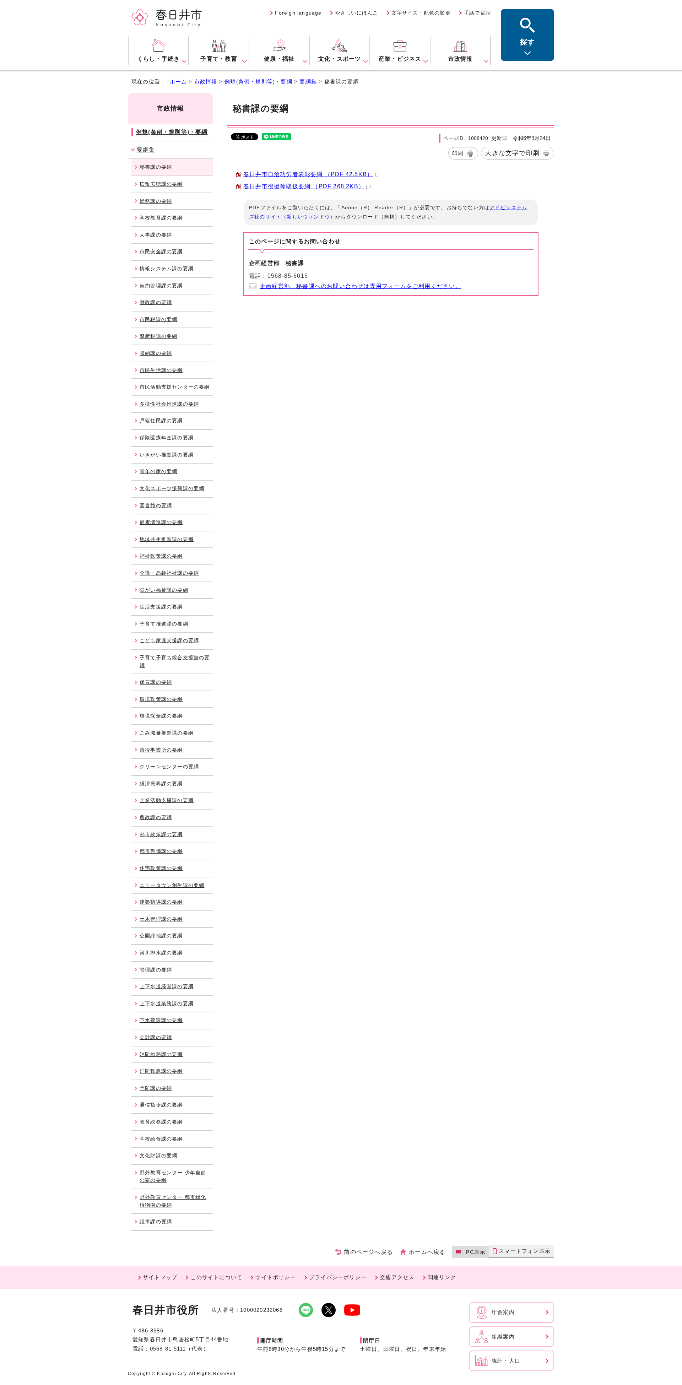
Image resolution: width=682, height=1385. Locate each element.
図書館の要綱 (156, 505)
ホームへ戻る (427, 1252)
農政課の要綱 (156, 817)
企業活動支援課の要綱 (167, 800)
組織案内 (503, 1336)
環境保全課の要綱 (161, 716)
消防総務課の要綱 (161, 1054)
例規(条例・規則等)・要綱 (258, 82)
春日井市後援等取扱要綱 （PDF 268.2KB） (303, 186)
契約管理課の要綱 (161, 285)
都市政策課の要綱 (161, 834)
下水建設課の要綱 (161, 1020)
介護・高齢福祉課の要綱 (169, 573)
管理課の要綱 (156, 970)
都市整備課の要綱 (161, 851)
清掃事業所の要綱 (161, 750)
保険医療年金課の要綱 (167, 437)
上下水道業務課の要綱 (167, 1003)
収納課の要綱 (156, 353)
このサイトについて (216, 1277)
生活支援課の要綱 (161, 607)
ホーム (178, 82)
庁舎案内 (503, 1312)
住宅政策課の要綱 (161, 868)
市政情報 (205, 82)
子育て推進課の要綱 (164, 624)
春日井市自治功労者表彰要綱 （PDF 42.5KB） (308, 174)
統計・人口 (506, 1361)
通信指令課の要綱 (161, 1105)
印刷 (458, 153)
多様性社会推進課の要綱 (169, 404)
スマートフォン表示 (525, 1251)
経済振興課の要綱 (161, 783)
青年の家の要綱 (158, 471)
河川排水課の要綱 (161, 953)
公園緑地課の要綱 (161, 935)
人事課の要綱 (156, 235)
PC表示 (476, 1252)
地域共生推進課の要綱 (167, 539)
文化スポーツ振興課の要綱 (172, 488)
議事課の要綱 (156, 1221)
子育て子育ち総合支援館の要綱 (175, 661)
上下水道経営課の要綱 (167, 986)
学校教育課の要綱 (161, 218)
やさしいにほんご (356, 13)
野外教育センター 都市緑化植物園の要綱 (173, 1201)
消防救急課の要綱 (161, 1071)
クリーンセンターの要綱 (169, 766)
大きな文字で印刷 (512, 153)
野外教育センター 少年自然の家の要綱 (173, 1176)
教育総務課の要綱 (161, 1122)
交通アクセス (397, 1277)
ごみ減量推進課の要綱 (167, 733)
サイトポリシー (275, 1277)
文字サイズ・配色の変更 (421, 13)
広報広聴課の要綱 (161, 184)
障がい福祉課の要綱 (164, 590)
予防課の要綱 (156, 1088)
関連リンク (442, 1277)
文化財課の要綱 (158, 1155)
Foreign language (298, 13)
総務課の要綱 (156, 201)
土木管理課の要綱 (161, 919)
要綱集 (308, 82)
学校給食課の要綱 (161, 1139)
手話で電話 (477, 13)
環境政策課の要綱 (161, 699)
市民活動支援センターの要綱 (175, 387)
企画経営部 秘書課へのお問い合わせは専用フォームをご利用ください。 (360, 286)
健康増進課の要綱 (161, 522)
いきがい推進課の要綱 (167, 455)
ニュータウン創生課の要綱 (172, 885)
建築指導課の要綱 (161, 902)
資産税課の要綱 (158, 336)
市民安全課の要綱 (161, 251)
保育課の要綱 (156, 682)
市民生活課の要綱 (161, 370)
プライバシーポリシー (338, 1277)
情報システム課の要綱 (167, 268)
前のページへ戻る (368, 1252)
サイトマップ (160, 1277)
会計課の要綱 (156, 1037)
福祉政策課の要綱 (161, 556)
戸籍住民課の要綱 (161, 420)
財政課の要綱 (156, 302)
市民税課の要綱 (158, 319)
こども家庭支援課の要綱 (169, 640)
